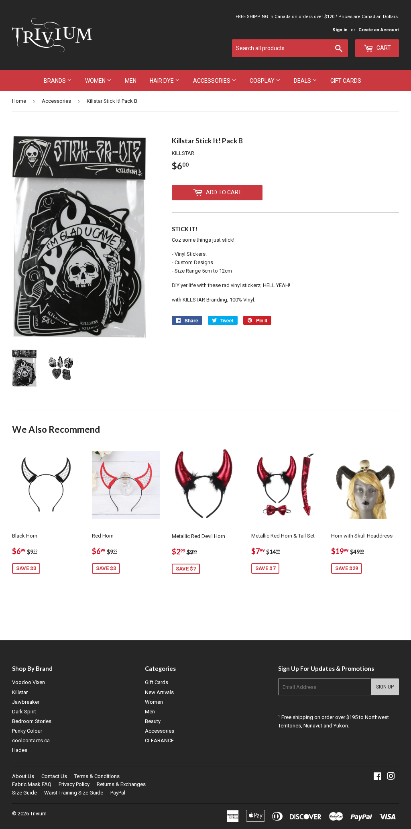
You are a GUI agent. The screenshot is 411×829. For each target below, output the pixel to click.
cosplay (263, 80)
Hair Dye (162, 80)
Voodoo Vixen (28, 682)
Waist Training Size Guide (73, 793)
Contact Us (54, 776)
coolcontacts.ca (31, 740)
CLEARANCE (159, 740)
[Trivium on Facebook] (377, 777)
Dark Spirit (24, 712)
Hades (19, 750)
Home (19, 101)
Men (130, 80)
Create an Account (378, 30)
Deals (303, 80)
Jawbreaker (25, 702)
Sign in (340, 30)
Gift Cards (345, 80)
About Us (23, 776)
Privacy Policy (74, 784)
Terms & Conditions (97, 776)
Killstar (20, 692)
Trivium (38, 814)
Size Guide (24, 793)
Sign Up (385, 687)
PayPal (117, 793)
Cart (383, 48)
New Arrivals (159, 692)
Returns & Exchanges (121, 784)
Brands (55, 80)
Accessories (212, 80)
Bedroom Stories (31, 721)
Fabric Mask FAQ (31, 784)
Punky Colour (27, 731)
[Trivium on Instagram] (391, 777)
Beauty (153, 721)
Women (96, 80)
